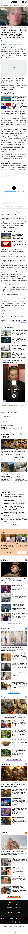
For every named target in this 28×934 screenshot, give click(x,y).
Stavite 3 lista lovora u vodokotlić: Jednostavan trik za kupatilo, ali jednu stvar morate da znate (13, 508)
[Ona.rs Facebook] (8, 922)
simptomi (16, 412)
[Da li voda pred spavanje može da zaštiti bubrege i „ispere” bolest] (6, 676)
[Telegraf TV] (19, 922)
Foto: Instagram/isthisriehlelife (5, 25)
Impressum (15, 926)
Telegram (7, 324)
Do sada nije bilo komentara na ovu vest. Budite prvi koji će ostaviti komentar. (13, 424)
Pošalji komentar (14, 428)
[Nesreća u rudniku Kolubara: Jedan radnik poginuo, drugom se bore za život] (6, 244)
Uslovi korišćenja (20, 405)
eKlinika (5, 628)
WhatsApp (24, 322)
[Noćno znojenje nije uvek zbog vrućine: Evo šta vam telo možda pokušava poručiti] (6, 340)
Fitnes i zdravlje (4, 27)
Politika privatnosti (12, 929)
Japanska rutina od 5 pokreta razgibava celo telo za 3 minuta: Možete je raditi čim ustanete (14, 519)
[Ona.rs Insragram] (15, 922)
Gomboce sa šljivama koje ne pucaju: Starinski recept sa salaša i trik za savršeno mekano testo (12, 496)
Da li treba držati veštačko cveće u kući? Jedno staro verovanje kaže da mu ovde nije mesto (13, 513)
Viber (2, 324)
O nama (5, 926)
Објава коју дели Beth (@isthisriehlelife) (14, 206)
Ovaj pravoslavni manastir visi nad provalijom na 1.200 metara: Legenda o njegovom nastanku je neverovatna (13, 502)
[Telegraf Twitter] (12, 922)
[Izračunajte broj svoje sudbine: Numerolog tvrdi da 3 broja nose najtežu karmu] (7, 444)
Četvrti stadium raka (5, 416)
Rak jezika (9, 412)
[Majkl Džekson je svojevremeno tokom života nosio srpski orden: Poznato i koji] (6, 589)
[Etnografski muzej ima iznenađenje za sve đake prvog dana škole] (6, 598)
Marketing (10, 926)
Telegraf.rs (4, 2)
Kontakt (17, 929)
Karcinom (3, 412)
